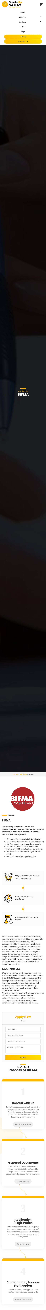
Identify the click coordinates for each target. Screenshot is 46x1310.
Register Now (23, 1244)
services (19, 856)
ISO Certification (9, 829)
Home (23, 12)
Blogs (23, 32)
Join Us (23, 36)
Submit (23, 1057)
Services (22, 22)
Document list (23, 1181)
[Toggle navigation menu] (41, 4)
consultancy (24, 844)
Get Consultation (23, 1124)
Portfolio (23, 27)
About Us (22, 17)
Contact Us (23, 41)
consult (19, 1109)
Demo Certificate (23, 1299)
